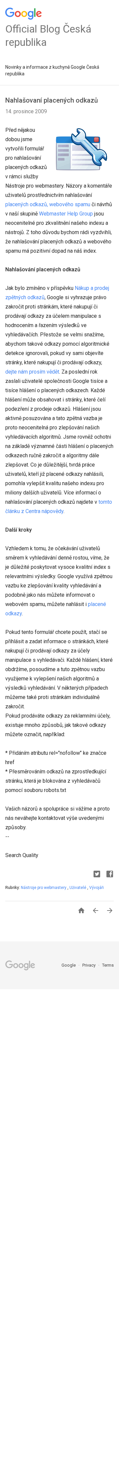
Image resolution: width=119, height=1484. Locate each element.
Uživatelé (78, 887)
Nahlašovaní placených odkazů (51, 100)
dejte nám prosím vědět (32, 372)
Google (69, 965)
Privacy (89, 965)
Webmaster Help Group (66, 214)
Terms (108, 965)
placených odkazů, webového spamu (47, 204)
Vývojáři (96, 887)
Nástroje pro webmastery (44, 887)
